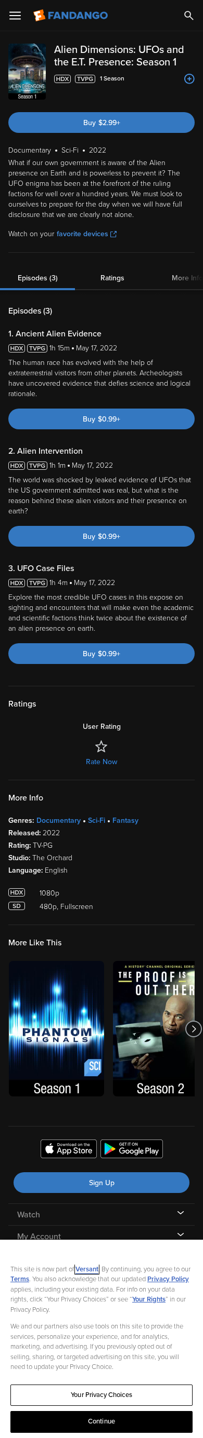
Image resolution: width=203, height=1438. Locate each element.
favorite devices (82, 233)
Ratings (112, 278)
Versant (86, 1269)
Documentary (58, 820)
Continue (101, 1421)
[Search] (189, 15)
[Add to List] (189, 79)
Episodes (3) (38, 278)
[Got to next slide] (193, 1028)
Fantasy (125, 820)
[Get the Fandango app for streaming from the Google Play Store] (131, 1150)
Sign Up (102, 1182)
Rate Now (101, 761)
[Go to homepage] (71, 15)
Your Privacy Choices (101, 1395)
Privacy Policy (168, 1279)
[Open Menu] (15, 15)
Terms (19, 1279)
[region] (101, 1339)
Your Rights (149, 1299)
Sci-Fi (96, 820)
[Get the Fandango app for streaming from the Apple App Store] (68, 1150)
